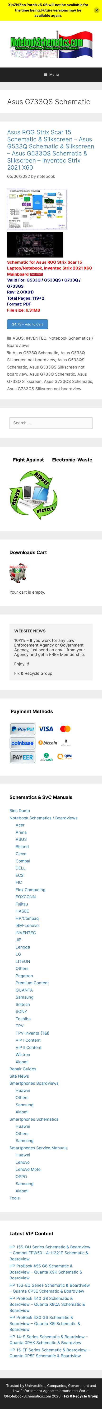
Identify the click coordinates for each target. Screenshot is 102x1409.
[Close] (97, 10)
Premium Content (32, 982)
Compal (23, 861)
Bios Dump (19, 810)
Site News (19, 1076)
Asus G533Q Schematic (35, 352)
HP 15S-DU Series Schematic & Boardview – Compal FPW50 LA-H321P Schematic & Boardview (49, 1253)
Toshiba (23, 1018)
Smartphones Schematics (33, 1119)
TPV (20, 1026)
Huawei (23, 1090)
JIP (18, 939)
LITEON (23, 961)
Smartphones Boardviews (34, 1083)
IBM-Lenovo (27, 925)
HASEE (22, 911)
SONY (21, 1011)
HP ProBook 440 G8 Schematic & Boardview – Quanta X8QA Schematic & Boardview (47, 1304)
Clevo (21, 853)
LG (18, 954)
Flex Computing (30, 889)
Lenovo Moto (28, 1169)
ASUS (18, 338)
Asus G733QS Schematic (68, 381)
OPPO (21, 1176)
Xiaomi (22, 1062)
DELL (21, 868)
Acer (20, 825)
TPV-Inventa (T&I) (32, 1033)
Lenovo (23, 1162)
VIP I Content (28, 1040)
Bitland (22, 846)
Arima (21, 832)
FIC (19, 882)
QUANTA (24, 990)
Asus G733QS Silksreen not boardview (44, 388)
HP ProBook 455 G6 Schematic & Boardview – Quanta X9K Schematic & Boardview (45, 1272)
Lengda (23, 947)
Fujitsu (22, 904)
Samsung (24, 997)
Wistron (23, 1054)
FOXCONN (26, 896)
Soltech (23, 1004)
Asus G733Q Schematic (52, 374)
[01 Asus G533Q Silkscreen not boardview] (35, 256)
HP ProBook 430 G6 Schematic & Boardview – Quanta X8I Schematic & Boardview (44, 1323)
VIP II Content (29, 1047)
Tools (14, 1198)
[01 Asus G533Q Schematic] (37, 229)
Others (22, 968)
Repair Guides (22, 1069)
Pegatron (24, 975)
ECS (19, 875)
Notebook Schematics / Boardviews (43, 818)
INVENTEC (36, 338)
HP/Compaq (27, 918)
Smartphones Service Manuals (38, 1148)
